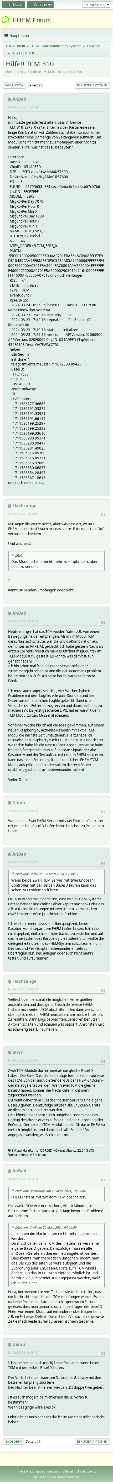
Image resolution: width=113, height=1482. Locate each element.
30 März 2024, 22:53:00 (23, 1179)
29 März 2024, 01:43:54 (23, 107)
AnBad (19, 99)
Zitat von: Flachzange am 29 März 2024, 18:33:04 (50, 1191)
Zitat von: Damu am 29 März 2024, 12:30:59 (46, 874)
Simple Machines (69, 1476)
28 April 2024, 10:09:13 (23, 1352)
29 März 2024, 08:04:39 (23, 514)
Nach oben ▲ (87, 1471)
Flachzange (24, 505)
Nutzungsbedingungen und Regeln (50, 1471)
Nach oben (13, 1441)
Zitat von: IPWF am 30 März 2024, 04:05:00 (46, 1227)
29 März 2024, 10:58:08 (23, 621)
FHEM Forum (32, 20)
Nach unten (14, 85)
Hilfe (20, 1471)
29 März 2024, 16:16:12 (23, 862)
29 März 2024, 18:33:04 (23, 989)
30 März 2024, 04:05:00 (23, 1060)
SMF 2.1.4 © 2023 (44, 1476)
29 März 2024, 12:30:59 (23, 811)
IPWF (17, 1052)
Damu (18, 802)
